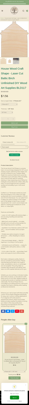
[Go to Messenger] (8, 311)
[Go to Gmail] (21, 311)
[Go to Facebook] (3, 311)
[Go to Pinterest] (17, 311)
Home (2, 18)
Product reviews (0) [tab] (8, 142)
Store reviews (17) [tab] (21, 142)
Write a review (14, 155)
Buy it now (15, 127)
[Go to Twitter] (13, 311)
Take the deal (14, 378)
